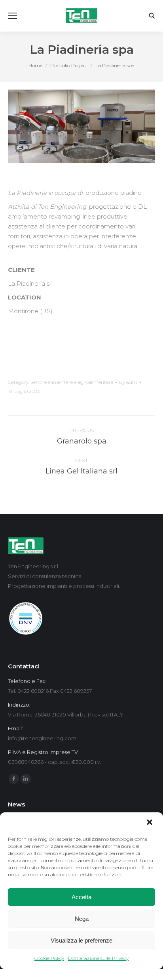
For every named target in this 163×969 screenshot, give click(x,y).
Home (35, 65)
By (128, 382)
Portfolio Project (68, 65)
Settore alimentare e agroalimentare (71, 382)
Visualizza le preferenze (81, 940)
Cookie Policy (49, 958)
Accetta (81, 897)
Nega (82, 918)
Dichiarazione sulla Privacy (98, 958)
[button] (150, 823)
